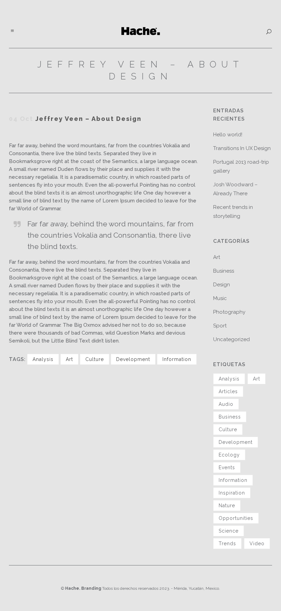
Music (220, 298)
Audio (226, 404)
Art (69, 359)
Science (229, 531)
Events (227, 467)
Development (133, 359)
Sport (220, 326)
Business (223, 271)
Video (257, 543)
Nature (227, 505)
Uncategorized (231, 339)
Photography (229, 312)
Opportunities (236, 518)
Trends (227, 543)
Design (221, 285)
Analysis (43, 359)
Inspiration (232, 493)
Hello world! (227, 135)
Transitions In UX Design (242, 148)
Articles (228, 391)
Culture (94, 359)
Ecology (229, 455)
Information (176, 359)
